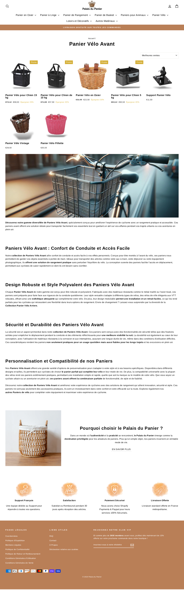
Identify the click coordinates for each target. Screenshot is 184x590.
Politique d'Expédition (15, 541)
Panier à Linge (48, 15)
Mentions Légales (13, 545)
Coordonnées (11, 536)
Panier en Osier (25, 15)
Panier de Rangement (76, 15)
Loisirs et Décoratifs (78, 21)
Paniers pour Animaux (133, 15)
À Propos (53, 545)
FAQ (51, 536)
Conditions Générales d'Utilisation (20, 558)
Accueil (91, 38)
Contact (52, 541)
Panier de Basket (105, 15)
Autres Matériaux (106, 21)
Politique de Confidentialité (17, 549)
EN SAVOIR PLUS (121, 449)
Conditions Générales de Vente (19, 563)
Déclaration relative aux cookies (63, 549)
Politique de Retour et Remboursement (22, 554)
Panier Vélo (159, 15)
